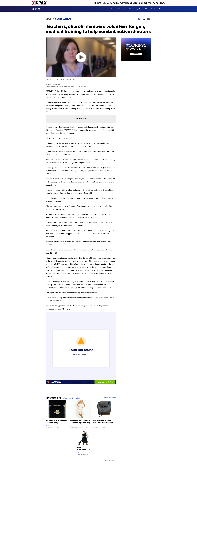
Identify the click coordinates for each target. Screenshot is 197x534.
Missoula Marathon (151, 9)
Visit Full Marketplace (109, 397)
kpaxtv (33, 9)
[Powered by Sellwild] (113, 460)
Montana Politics (116, 9)
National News (63, 19)
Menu (96, 3)
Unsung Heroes (138, 9)
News (48, 19)
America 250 (127, 9)
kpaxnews (39, 9)
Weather (124, 3)
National (114, 3)
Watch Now (158, 3)
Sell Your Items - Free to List (71, 398)
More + (161, 9)
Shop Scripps (145, 3)
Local (106, 3)
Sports (133, 3)
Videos (107, 9)
